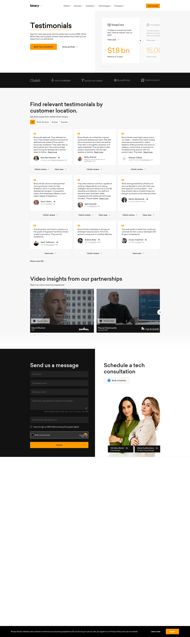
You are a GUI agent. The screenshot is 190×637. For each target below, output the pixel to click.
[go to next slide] (140, 40)
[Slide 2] (107, 66)
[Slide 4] (42, 335)
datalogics (93, 206)
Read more (52, 152)
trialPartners (88, 161)
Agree (172, 631)
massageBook (50, 245)
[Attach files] (87, 408)
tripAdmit (93, 242)
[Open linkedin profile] (59, 157)
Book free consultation (43, 46)
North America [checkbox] (43, 122)
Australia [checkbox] (64, 122)
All (32, 122)
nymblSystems (145, 160)
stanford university (58, 160)
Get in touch (153, 6)
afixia (139, 242)
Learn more (155, 631)
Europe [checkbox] (55, 122)
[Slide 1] (103, 66)
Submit (59, 445)
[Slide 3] (110, 66)
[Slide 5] (45, 335)
